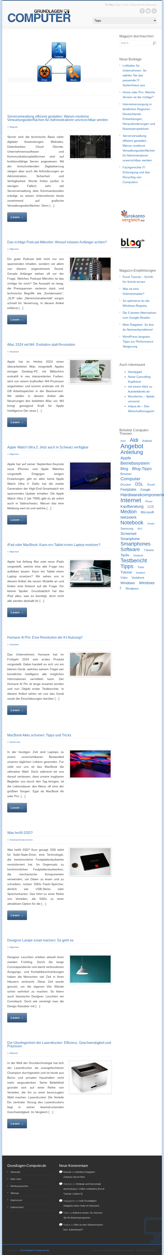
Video (123, 577)
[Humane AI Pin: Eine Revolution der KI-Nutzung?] (90, 664)
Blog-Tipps (142, 468)
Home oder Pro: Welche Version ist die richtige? (139, 94)
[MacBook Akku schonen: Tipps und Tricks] (90, 764)
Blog (124, 469)
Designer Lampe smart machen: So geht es (40, 940)
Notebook (132, 522)
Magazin (14, 127)
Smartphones (135, 544)
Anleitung (131, 452)
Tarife (124, 555)
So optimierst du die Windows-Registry (136, 303)
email (148, 10)
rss (154, 10)
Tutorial (126, 572)
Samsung (126, 528)
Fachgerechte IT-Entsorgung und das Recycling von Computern (136, 175)
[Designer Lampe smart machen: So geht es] (90, 969)
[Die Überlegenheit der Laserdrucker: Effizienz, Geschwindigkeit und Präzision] (90, 1077)
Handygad (135, 372)
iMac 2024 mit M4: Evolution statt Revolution (41, 344)
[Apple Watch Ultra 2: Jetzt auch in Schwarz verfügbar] (90, 476)
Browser (126, 474)
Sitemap (14, 1193)
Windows (127, 583)
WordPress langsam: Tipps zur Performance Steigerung (138, 341)
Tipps (126, 566)
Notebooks (15, 742)
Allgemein (14, 249)
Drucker (125, 484)
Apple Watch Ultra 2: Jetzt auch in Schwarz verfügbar (47, 447)
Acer (123, 440)
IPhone (148, 501)
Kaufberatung (132, 506)
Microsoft (147, 512)
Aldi (134, 440)
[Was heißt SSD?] (90, 862)
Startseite (15, 1172)
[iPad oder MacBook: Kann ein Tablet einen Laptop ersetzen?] (90, 573)
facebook (142, 10)
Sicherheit (128, 534)
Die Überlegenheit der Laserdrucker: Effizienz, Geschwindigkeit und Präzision (59, 1044)
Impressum (16, 1200)
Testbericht (133, 560)
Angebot (131, 445)
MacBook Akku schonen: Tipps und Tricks (39, 735)
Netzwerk (128, 517)
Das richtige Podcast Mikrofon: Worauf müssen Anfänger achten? (57, 242)
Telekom (138, 555)
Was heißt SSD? (20, 833)
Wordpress (132, 588)
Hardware (14, 351)
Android (147, 440)
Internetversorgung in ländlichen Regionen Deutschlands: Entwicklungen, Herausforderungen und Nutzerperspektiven (139, 116)
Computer (130, 478)
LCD (151, 506)
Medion (128, 511)
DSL (139, 484)
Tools (141, 567)
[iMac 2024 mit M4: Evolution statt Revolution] (90, 371)
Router (151, 523)
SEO (139, 528)
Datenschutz (17, 1207)
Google (145, 489)
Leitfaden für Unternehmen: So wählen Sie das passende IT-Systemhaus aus (134, 75)
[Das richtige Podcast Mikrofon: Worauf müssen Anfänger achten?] (90, 269)
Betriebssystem (135, 463)
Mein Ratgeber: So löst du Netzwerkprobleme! (138, 327)
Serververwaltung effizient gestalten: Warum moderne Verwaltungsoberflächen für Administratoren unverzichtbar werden (57, 118)
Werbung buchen (19, 1186)
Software (130, 549)
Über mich (15, 1179)
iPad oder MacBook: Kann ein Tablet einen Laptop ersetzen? (53, 545)
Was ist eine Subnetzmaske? (133, 291)
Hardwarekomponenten (21, 840)
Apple (125, 458)
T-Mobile (149, 550)
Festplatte (128, 489)
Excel (151, 484)
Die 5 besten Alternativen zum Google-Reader (139, 315)
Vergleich (140, 572)
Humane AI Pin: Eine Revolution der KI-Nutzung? (45, 637)
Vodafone (138, 577)
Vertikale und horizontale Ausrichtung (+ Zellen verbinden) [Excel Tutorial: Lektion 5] (83, 1189)
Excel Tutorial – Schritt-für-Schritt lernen (138, 279)
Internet (130, 500)
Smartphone (130, 539)
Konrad (67, 1172)
